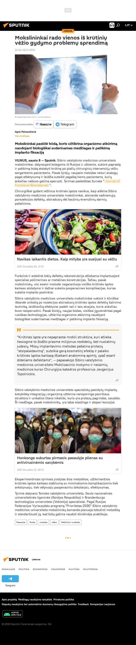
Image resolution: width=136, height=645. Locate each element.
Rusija (32, 522)
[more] (117, 266)
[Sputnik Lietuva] (17, 28)
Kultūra (74, 569)
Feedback (83, 604)
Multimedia (90, 569)
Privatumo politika (63, 599)
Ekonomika (40, 569)
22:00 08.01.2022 (25, 50)
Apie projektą (9, 599)
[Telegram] (65, 124)
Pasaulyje (20, 522)
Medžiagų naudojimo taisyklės (35, 599)
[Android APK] (13, 614)
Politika (24, 569)
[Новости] (43, 124)
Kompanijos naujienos (102, 604)
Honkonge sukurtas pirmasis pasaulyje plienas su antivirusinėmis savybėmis (60, 460)
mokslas (43, 522)
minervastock (44, 117)
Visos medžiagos (22, 136)
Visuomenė (58, 569)
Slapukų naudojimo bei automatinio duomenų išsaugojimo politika (39, 604)
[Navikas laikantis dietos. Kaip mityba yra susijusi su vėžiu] (68, 232)
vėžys (54, 522)
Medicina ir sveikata (70, 522)
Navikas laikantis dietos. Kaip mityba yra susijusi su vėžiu (67, 259)
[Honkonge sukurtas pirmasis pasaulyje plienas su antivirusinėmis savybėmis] (68, 430)
